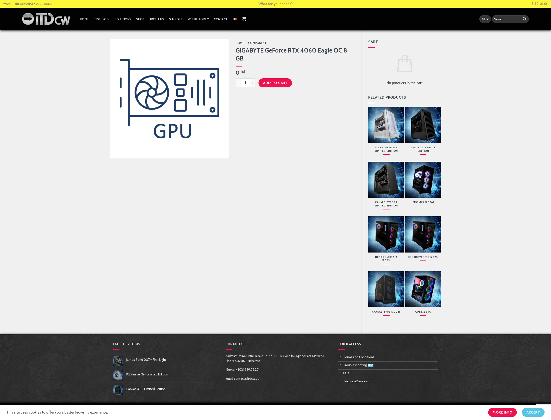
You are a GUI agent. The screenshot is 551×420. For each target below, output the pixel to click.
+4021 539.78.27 (247, 370)
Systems (100, 19)
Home (84, 19)
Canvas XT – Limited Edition (423, 149)
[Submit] (525, 19)
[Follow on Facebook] (532, 3)
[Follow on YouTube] (545, 3)
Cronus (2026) (423, 202)
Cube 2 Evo (423, 311)
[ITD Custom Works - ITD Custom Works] (46, 19)
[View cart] (244, 19)
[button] (115, 153)
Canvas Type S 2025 (386, 311)
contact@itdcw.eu (246, 379)
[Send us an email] (541, 3)
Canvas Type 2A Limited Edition (386, 203)
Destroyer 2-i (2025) (423, 257)
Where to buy (198, 19)
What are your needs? (275, 4)
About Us (157, 19)
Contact (221, 19)
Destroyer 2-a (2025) (386, 258)
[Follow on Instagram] (536, 3)
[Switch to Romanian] (234, 19)
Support (176, 19)
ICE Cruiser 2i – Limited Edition (386, 149)
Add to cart (275, 83)
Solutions (123, 19)
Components (258, 43)
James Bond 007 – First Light (146, 360)
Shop (140, 19)
